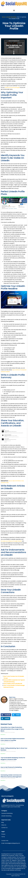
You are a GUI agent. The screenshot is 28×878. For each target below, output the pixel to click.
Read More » (3, 734)
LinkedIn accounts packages (12, 87)
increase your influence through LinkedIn (11, 541)
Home (3, 17)
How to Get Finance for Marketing (11, 767)
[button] (14, 10)
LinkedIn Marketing (11, 17)
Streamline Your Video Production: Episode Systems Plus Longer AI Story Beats (12, 729)
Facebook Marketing (6, 813)
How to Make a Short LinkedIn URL (13, 683)
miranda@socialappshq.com (12, 843)
